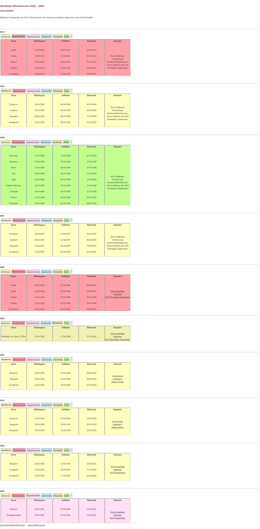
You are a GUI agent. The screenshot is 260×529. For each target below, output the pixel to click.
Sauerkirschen (33, 36)
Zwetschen (47, 36)
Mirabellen (58, 36)
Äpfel (66, 36)
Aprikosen (5, 36)
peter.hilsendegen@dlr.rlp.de (12, 525)
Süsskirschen (19, 91)
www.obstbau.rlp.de (36, 525)
